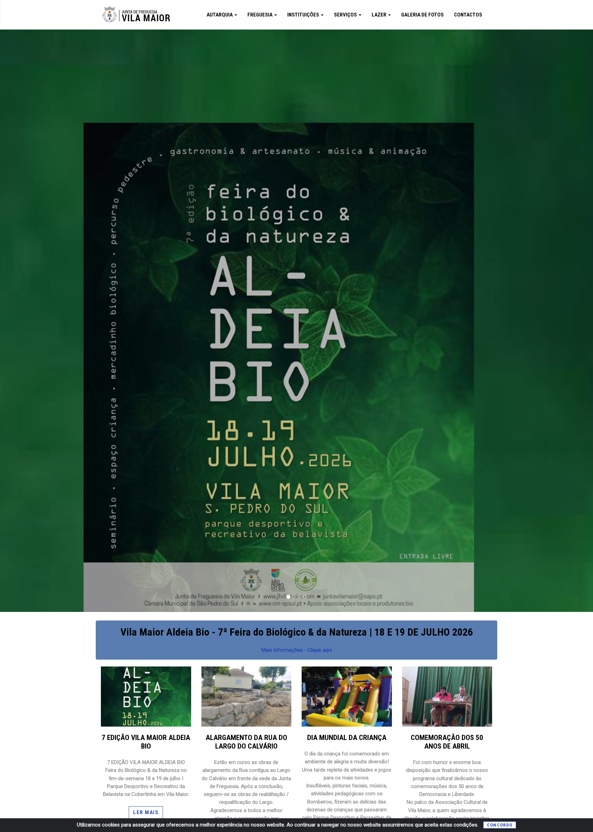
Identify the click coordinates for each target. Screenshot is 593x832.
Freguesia (260, 15)
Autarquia (220, 15)
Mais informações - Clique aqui (296, 650)
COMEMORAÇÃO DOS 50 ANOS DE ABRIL (447, 741)
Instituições (303, 15)
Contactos (468, 15)
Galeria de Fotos (422, 15)
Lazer (379, 15)
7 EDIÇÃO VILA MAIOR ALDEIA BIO (146, 741)
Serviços (346, 15)
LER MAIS (146, 812)
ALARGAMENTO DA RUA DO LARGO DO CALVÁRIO (246, 741)
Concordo (499, 825)
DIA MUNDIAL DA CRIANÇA (346, 737)
